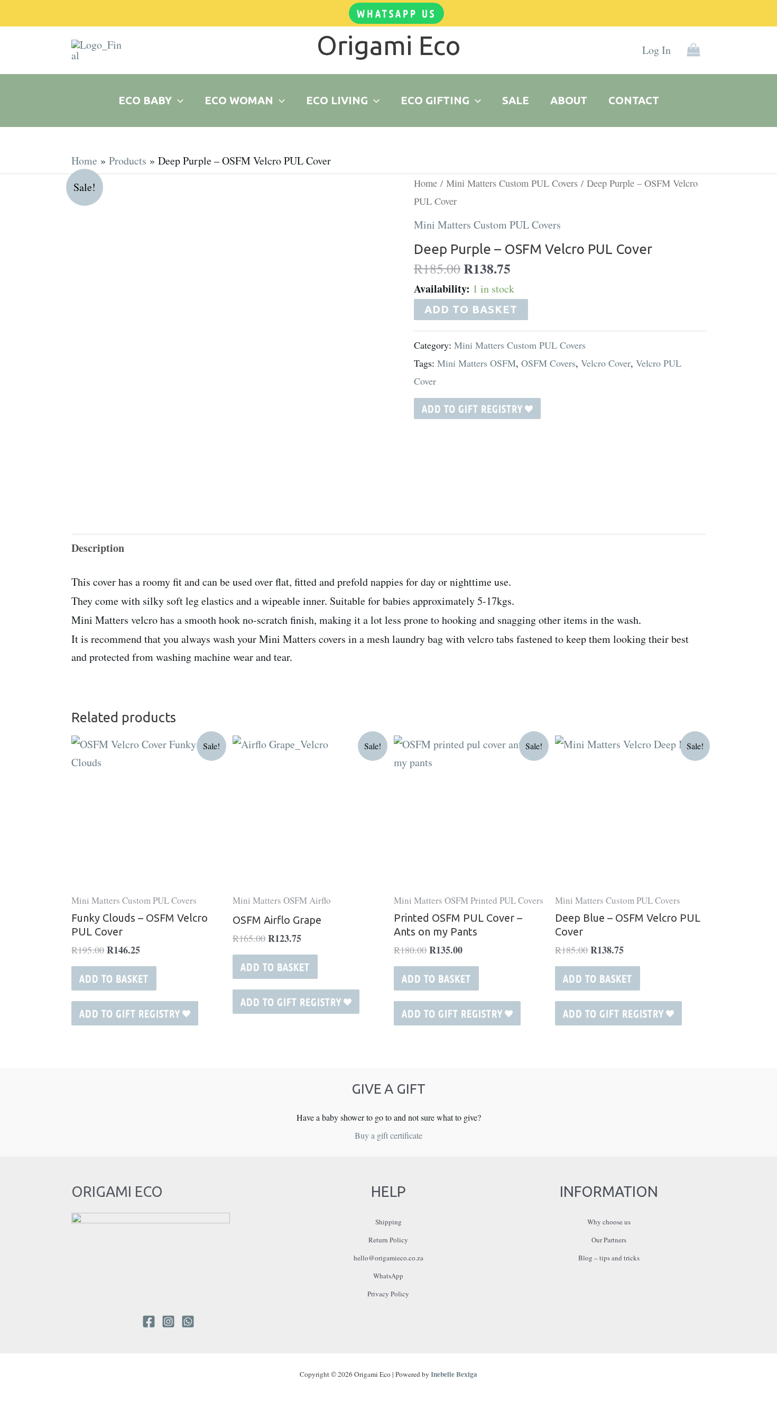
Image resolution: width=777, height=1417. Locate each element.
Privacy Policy (388, 1293)
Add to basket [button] (114, 978)
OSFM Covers (548, 363)
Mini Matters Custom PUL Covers (512, 183)
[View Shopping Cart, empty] (693, 50)
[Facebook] (148, 1321)
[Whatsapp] (188, 1321)
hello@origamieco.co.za (388, 1257)
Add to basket (470, 309)
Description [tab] (97, 548)
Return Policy (388, 1240)
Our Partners (608, 1240)
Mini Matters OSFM (476, 363)
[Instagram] (168, 1321)
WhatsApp (388, 1275)
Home (425, 183)
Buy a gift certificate (388, 1135)
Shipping (388, 1222)
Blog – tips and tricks (609, 1257)
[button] (396, 13)
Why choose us (609, 1222)
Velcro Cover (606, 363)
